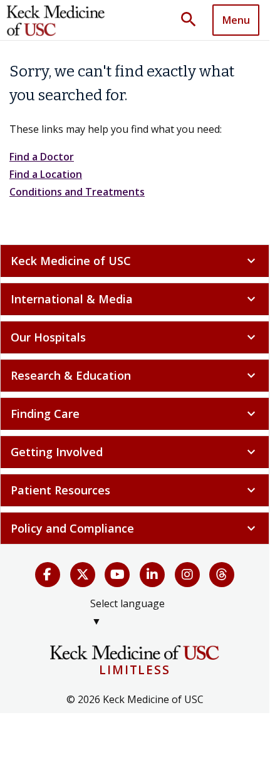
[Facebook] (48, 575)
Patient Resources (135, 490)
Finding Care (135, 413)
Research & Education (135, 375)
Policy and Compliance (135, 528)
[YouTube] (117, 575)
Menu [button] (236, 20)
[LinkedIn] (152, 575)
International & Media (135, 299)
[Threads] (222, 575)
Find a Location (45, 174)
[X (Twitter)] (83, 575)
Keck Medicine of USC (135, 260)
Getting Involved (135, 451)
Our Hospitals (135, 337)
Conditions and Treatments (77, 192)
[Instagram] (187, 575)
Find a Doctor (41, 157)
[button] (193, 20)
